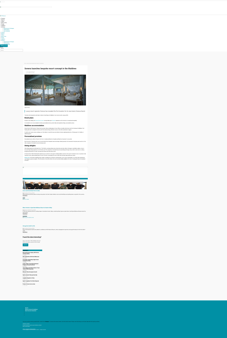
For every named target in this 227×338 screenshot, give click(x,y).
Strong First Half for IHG (29, 226)
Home (25, 63)
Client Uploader (6, 31)
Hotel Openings (25, 216)
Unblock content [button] (26, 323)
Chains (2, 21)
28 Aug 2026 (31, 193)
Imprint (26, 307)
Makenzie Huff (26, 209)
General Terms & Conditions (31, 309)
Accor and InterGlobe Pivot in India (31, 190)
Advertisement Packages (8, 28)
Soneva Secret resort (39, 120)
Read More (25, 195)
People (2, 24)
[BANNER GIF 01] (55, 167)
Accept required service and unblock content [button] (32, 325)
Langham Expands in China (28, 278)
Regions (3, 19)
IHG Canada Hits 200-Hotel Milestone (31, 256)
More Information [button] (26, 326)
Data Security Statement (30, 310)
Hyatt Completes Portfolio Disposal (31, 281)
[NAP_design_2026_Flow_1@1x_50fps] (26, 7)
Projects (3, 18)
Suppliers (3, 25)
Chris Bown (26, 193)
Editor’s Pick (4, 22)
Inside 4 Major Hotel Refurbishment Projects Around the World (30, 264)
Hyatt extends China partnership (30, 275)
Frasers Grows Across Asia (29, 284)
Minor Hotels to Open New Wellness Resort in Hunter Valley (37, 207)
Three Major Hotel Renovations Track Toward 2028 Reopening (31, 268)
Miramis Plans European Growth (30, 271)
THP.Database (6, 29)
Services (3, 27)
